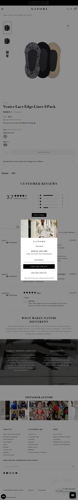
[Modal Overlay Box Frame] (39, 250)
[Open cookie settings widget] (3, 496)
